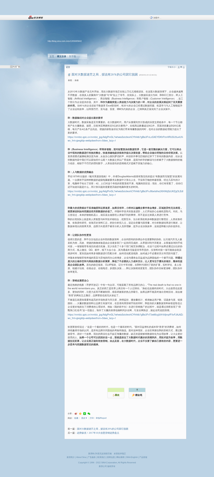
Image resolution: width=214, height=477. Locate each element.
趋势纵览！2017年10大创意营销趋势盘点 (98, 433)
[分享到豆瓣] (84, 413)
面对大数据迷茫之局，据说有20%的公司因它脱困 (102, 429)
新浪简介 (71, 457)
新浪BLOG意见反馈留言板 (100, 453)
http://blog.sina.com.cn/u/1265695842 (65, 41)
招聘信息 (111, 457)
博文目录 (61, 56)
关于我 (72, 56)
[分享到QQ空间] (80, 413)
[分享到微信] (89, 413)
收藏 (76, 418)
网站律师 (120, 457)
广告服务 (92, 457)
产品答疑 (143, 457)
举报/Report (101, 418)
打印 (92, 418)
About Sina (81, 457)
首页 (51, 56)
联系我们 (101, 457)
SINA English (132, 457)
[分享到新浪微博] (76, 413)
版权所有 (111, 466)
